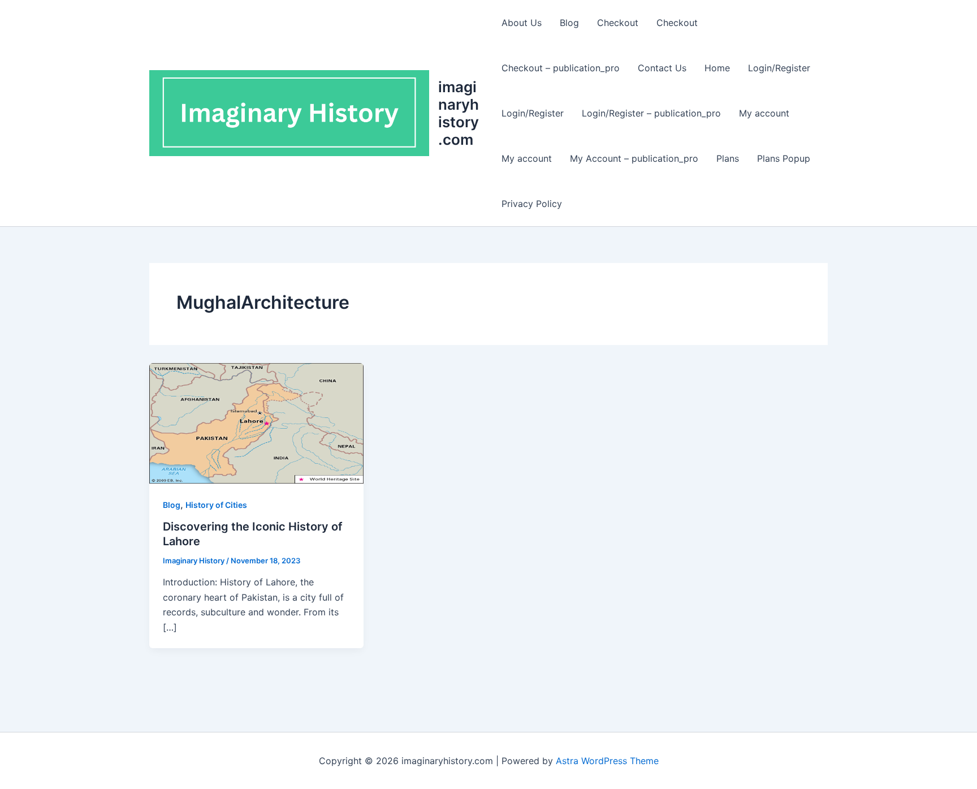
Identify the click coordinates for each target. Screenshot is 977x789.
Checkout (617, 22)
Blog (569, 22)
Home (717, 68)
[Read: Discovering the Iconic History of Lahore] (256, 422)
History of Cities (216, 505)
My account (764, 113)
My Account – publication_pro (634, 158)
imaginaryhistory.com (458, 113)
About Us (522, 22)
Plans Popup (783, 158)
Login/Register (779, 68)
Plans (727, 158)
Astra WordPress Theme (607, 760)
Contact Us (662, 68)
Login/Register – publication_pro (651, 113)
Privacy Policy (532, 203)
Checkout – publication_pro (561, 68)
